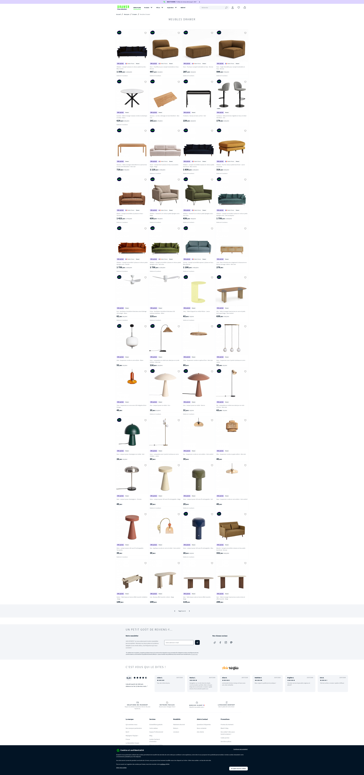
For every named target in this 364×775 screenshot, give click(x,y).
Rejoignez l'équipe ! (132, 736)
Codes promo (225, 738)
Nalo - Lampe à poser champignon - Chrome (129, 499)
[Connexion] (233, 7)
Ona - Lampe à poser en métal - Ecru (160, 405)
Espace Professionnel (156, 732)
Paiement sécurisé (179, 724)
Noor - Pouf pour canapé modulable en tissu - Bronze (198, 67)
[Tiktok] (214, 642)
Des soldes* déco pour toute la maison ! (228, 733)
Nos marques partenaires (134, 728)
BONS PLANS (137, 7)
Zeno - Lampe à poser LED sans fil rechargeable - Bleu (198, 548)
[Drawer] (123, 7)
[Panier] (245, 7)
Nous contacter (202, 728)
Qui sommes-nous (131, 724)
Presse (128, 739)
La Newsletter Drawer (132, 743)
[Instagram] (225, 642)
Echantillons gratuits (155, 724)
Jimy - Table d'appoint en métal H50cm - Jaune (196, 311)
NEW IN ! (183, 7)
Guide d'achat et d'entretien (154, 740)
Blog (150, 736)
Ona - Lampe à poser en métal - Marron (194, 405)
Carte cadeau (153, 728)
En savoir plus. (194, 654)
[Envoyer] (197, 642)
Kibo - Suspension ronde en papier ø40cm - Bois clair (231, 454)
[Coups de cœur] (239, 7)
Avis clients (200, 732)
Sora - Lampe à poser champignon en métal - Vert (130, 454)
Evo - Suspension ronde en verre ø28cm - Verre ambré (198, 454)
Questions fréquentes (204, 724)
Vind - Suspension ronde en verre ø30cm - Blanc (130, 360)
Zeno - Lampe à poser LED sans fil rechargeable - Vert (198, 499)
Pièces (158, 7)
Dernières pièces (226, 741)
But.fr (127, 732)
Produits (146, 7)
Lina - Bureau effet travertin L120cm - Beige (162, 597)
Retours (175, 728)
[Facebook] (220, 642)
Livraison (176, 732)
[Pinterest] (231, 642)
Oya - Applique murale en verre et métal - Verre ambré (165, 548)
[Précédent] (174, 611)
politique (162, 764)
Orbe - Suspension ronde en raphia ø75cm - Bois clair (198, 360)
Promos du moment (227, 724)
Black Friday (224, 728)
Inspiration (170, 7)
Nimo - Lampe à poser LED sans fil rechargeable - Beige (165, 499)
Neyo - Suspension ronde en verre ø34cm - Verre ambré (231, 499)
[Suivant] (189, 611)
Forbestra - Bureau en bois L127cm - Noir (194, 116)
